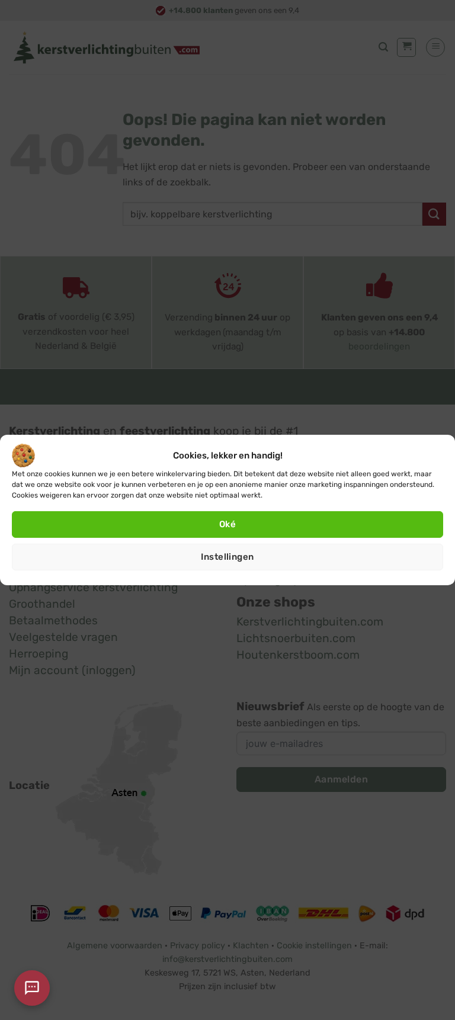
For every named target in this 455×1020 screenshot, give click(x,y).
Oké (227, 524)
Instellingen (227, 556)
